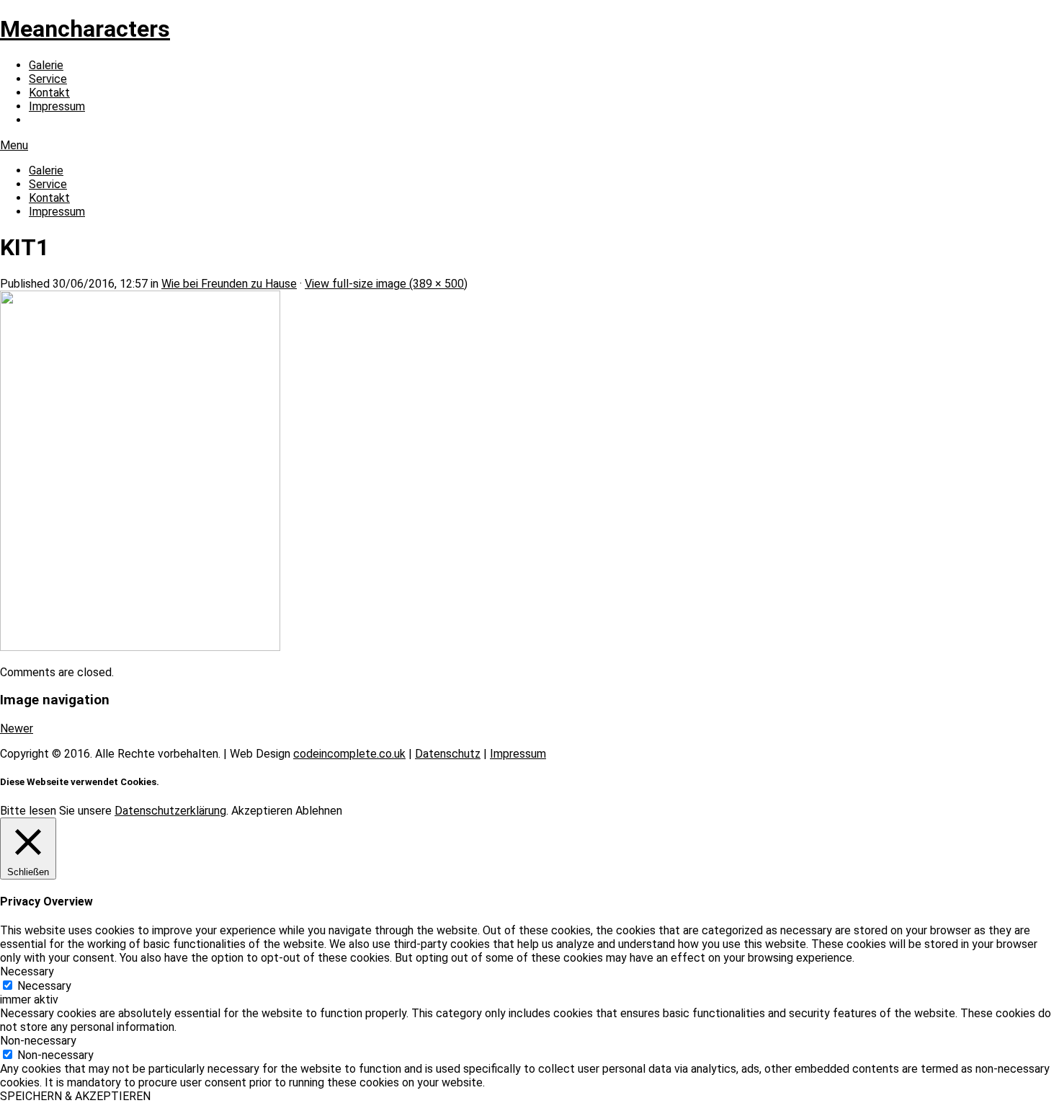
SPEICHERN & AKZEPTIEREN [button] (75, 1096)
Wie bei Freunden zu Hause (229, 284)
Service (48, 79)
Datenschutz (448, 754)
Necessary (44, 986)
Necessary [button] (27, 971)
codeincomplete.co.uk (349, 754)
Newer (16, 728)
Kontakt (49, 92)
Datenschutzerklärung (170, 811)
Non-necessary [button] (38, 1040)
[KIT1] (140, 647)
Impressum (57, 106)
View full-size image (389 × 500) (386, 284)
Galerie (46, 65)
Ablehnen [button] (318, 811)
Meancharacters (85, 29)
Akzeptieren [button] (261, 811)
